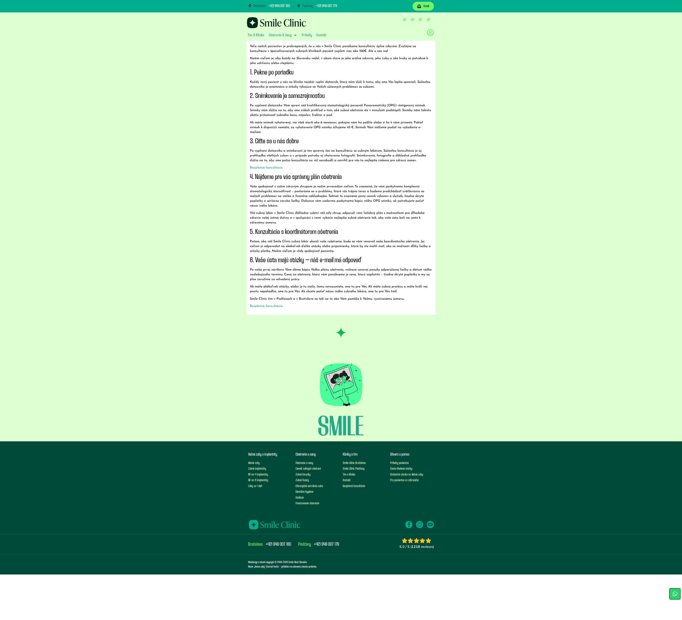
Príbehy (307, 35)
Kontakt (321, 35)
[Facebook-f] (408, 524)
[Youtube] (430, 524)
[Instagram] (419, 524)
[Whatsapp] (675, 594)
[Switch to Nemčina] (420, 20)
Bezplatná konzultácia (266, 167)
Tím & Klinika (256, 35)
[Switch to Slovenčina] (404, 20)
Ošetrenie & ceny (280, 35)
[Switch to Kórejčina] (428, 20)
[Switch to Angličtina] (412, 20)
